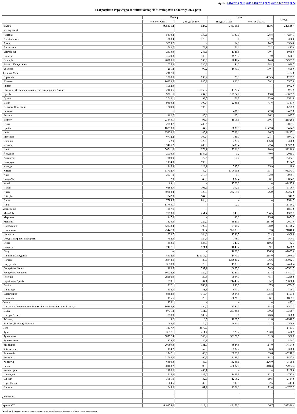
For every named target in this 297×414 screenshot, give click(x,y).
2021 (274, 3)
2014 (230, 3)
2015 (236, 3)
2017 (249, 3)
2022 (280, 3)
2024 (292, 3)
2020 (267, 3)
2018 (255, 3)
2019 (261, 3)
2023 (286, 3)
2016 (242, 3)
